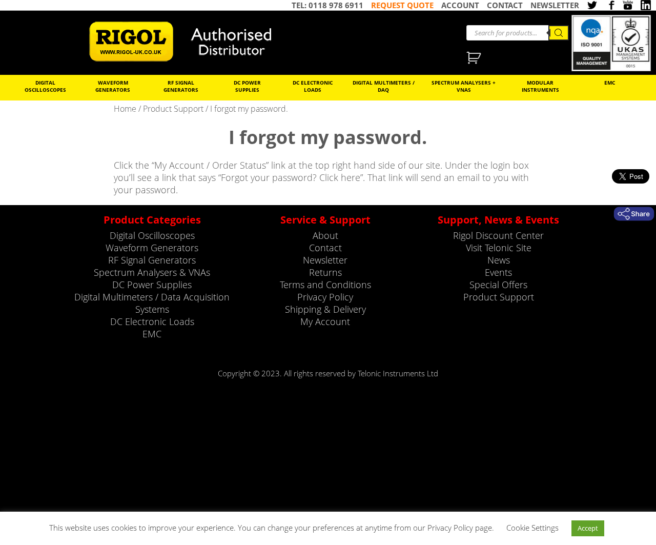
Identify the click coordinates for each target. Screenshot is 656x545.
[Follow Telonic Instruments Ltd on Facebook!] (610, 6)
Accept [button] (588, 528)
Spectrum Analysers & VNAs (152, 272)
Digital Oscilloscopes (45, 86)
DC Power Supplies (247, 86)
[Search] (558, 33)
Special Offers (498, 284)
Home (125, 108)
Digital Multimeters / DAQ (384, 86)
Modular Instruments (540, 86)
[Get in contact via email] (634, 214)
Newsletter (325, 260)
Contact (325, 247)
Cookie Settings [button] (532, 527)
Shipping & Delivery (325, 309)
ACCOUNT (460, 5)
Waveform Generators (112, 86)
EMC (609, 82)
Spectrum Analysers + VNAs (464, 86)
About (325, 235)
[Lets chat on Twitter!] (592, 6)
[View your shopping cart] (474, 59)
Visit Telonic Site (498, 247)
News (498, 260)
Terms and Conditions (325, 284)
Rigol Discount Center (498, 235)
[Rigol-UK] (187, 41)
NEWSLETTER (554, 5)
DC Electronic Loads (313, 86)
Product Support (173, 108)
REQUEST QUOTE (402, 5)
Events (498, 272)
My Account (325, 321)
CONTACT (505, 5)
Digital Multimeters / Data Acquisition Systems (152, 303)
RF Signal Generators (180, 86)
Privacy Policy (325, 297)
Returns (325, 272)
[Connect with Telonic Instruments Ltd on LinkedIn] (645, 6)
